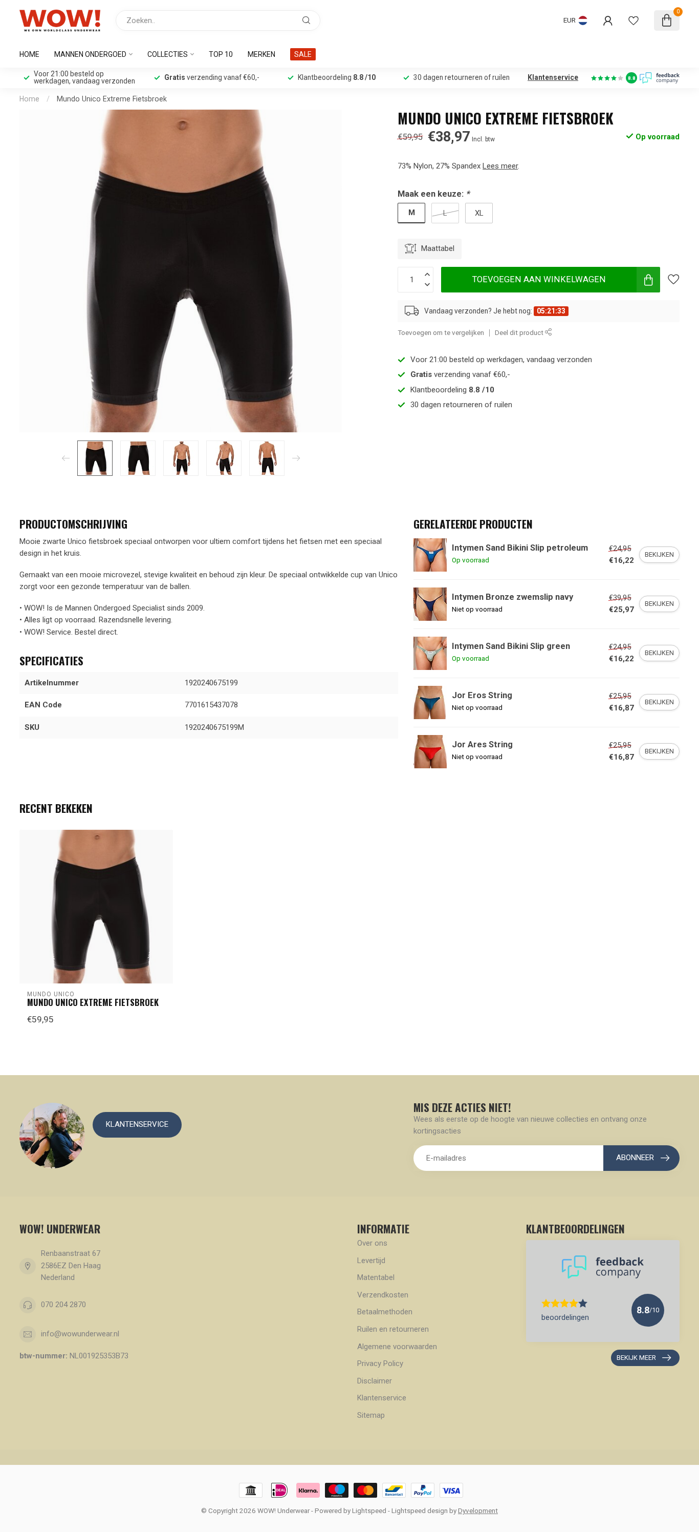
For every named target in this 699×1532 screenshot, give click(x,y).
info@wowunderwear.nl (80, 1333)
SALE (303, 54)
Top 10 (221, 54)
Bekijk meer (636, 1357)
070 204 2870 (63, 1304)
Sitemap (371, 1415)
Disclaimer (374, 1381)
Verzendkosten (382, 1294)
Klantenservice (553, 77)
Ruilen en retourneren (393, 1329)
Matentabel (376, 1277)
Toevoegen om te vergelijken (441, 332)
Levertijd (371, 1260)
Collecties (167, 54)
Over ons (372, 1243)
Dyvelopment (478, 1510)
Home (29, 54)
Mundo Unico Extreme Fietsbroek (112, 99)
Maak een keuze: (433, 194)
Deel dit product (520, 332)
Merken (261, 54)
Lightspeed (369, 1510)
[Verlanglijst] (633, 20)
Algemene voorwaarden (397, 1346)
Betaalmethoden (384, 1311)
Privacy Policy (380, 1363)
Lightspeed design (419, 1510)
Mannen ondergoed (90, 54)
